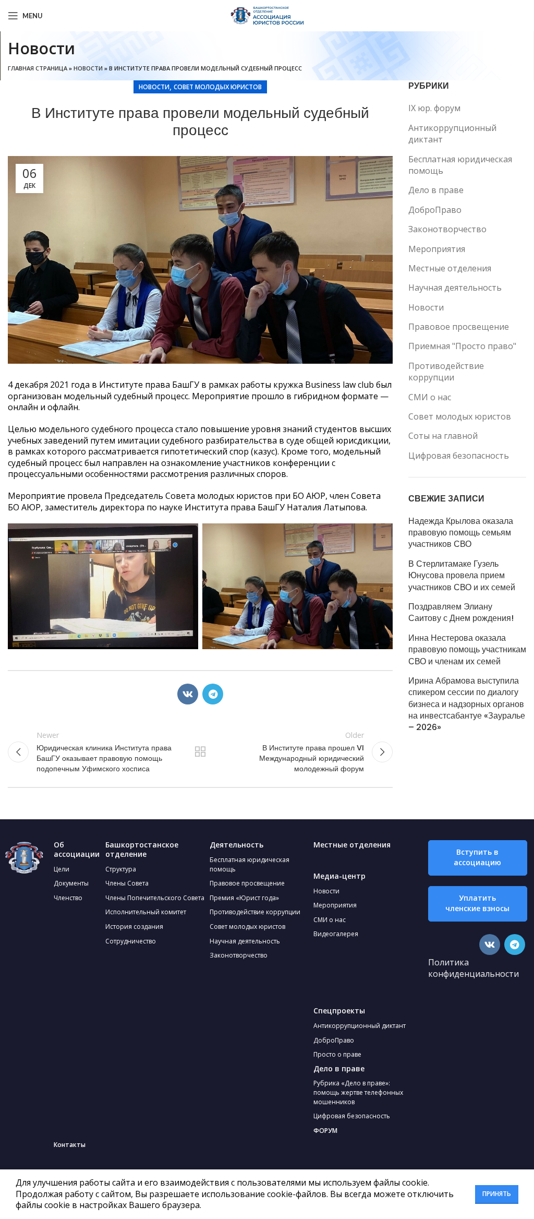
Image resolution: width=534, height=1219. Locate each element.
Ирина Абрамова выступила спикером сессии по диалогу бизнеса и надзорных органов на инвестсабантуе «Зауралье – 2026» (466, 704)
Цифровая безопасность (458, 455)
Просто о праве (337, 1054)
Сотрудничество (130, 941)
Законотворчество (447, 229)
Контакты (70, 1144)
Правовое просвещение (458, 326)
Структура (120, 869)
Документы (71, 883)
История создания (134, 926)
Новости (88, 68)
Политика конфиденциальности (473, 968)
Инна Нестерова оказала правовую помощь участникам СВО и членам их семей (467, 649)
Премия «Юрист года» (244, 897)
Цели (61, 869)
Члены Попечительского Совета (154, 897)
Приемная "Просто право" (462, 346)
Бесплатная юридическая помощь (460, 164)
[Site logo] (267, 14)
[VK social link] (187, 694)
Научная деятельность (455, 287)
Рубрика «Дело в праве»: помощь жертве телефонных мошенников (358, 1092)
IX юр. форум (434, 108)
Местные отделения (449, 268)
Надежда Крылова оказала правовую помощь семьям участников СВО (460, 533)
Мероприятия (436, 249)
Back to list (200, 752)
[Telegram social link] (212, 694)
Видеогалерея (335, 933)
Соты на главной (443, 435)
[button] (477, 858)
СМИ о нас (429, 397)
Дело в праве (436, 190)
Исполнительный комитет (145, 911)
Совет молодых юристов (218, 86)
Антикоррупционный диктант (452, 133)
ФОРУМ (325, 1130)
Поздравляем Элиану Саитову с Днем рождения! (461, 612)
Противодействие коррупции (446, 371)
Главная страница (37, 68)
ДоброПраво (435, 210)
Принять (496, 1193)
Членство (68, 897)
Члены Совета (127, 883)
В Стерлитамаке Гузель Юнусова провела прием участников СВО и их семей (461, 575)
